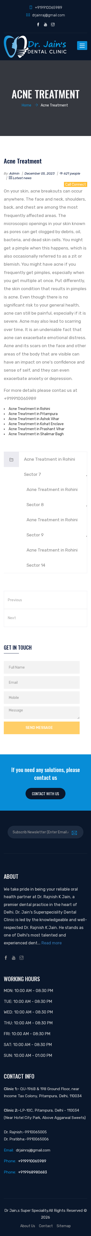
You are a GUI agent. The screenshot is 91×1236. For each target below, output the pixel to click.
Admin (14, 173)
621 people (71, 173)
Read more (51, 943)
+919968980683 (32, 1172)
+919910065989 (48, 8)
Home (26, 105)
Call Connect (75, 184)
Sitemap (64, 1226)
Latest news (22, 178)
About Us (27, 1226)
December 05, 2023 (40, 173)
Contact (46, 1226)
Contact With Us (45, 793)
